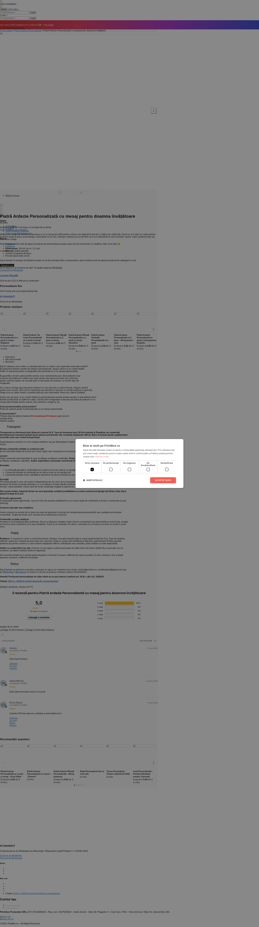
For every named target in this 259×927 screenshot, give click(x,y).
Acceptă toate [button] (163, 480)
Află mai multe (102, 456)
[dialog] (129, 463)
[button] (92, 480)
